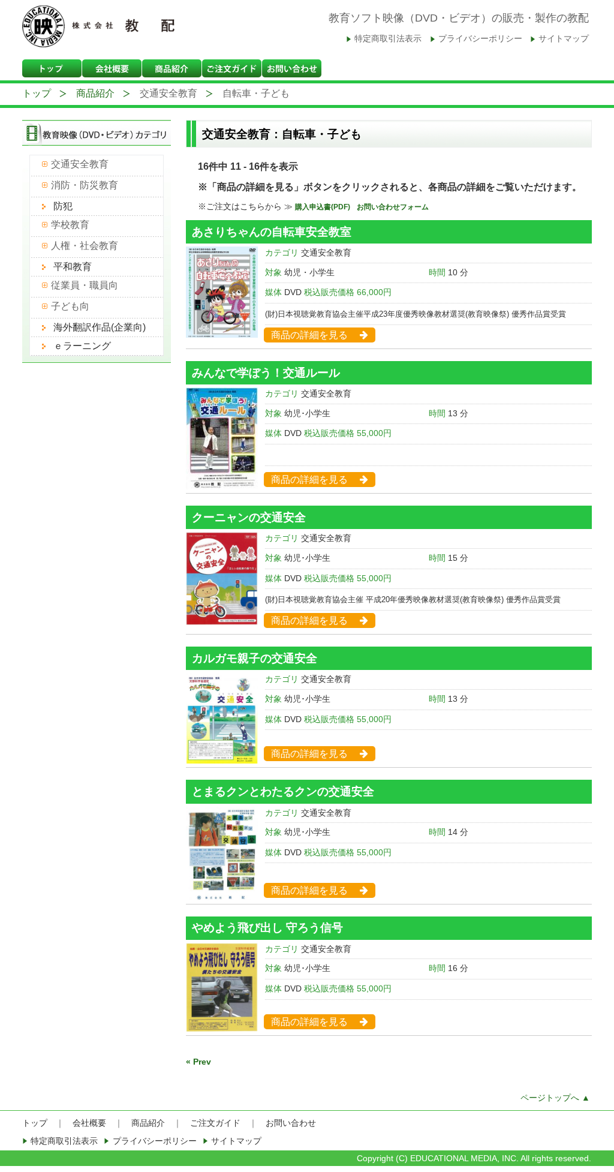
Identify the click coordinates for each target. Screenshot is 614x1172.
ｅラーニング (82, 346)
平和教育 (72, 267)
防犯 (63, 206)
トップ (36, 93)
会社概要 (89, 1123)
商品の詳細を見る (309, 335)
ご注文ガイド (215, 1123)
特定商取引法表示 (388, 38)
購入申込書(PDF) (323, 207)
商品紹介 (95, 93)
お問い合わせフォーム (393, 207)
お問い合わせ (291, 1123)
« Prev (198, 1061)
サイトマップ (563, 38)
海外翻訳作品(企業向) (99, 327)
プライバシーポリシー (480, 38)
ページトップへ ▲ (555, 1097)
